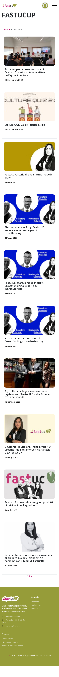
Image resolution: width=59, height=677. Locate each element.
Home (7, 29)
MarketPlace (36, 605)
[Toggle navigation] (53, 5)
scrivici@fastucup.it (14, 626)
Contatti (34, 608)
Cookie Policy (7, 638)
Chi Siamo (35, 601)
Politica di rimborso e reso (12, 645)
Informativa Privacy (10, 642)
